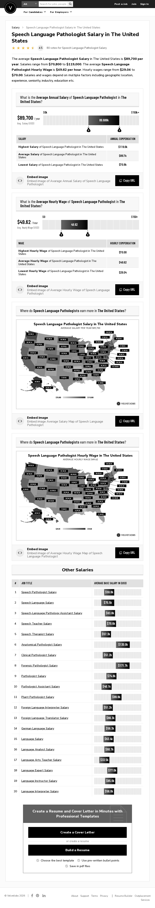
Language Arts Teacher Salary (41, 759)
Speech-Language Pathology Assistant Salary (51, 613)
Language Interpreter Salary (40, 791)
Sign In (144, 4)
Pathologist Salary (33, 676)
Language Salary (32, 738)
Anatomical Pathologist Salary (41, 644)
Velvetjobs (10, 8)
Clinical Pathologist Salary (38, 655)
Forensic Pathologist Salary (39, 665)
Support (84, 895)
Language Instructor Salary (39, 780)
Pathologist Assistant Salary (40, 686)
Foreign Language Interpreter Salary (45, 707)
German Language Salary (37, 728)
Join (134, 4)
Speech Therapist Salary (37, 634)
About (74, 895)
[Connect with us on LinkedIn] (44, 895)
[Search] (70, 4)
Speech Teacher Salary (36, 623)
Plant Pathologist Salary (37, 697)
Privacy (104, 895)
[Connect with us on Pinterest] (38, 895)
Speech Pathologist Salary (39, 592)
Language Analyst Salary (37, 749)
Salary (16, 27)
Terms (94, 895)
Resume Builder (123, 895)
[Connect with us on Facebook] (32, 895)
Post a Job (121, 4)
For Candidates (33, 12)
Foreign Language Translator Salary (44, 718)
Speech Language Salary (37, 602)
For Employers (59, 12)
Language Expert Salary (37, 770)
